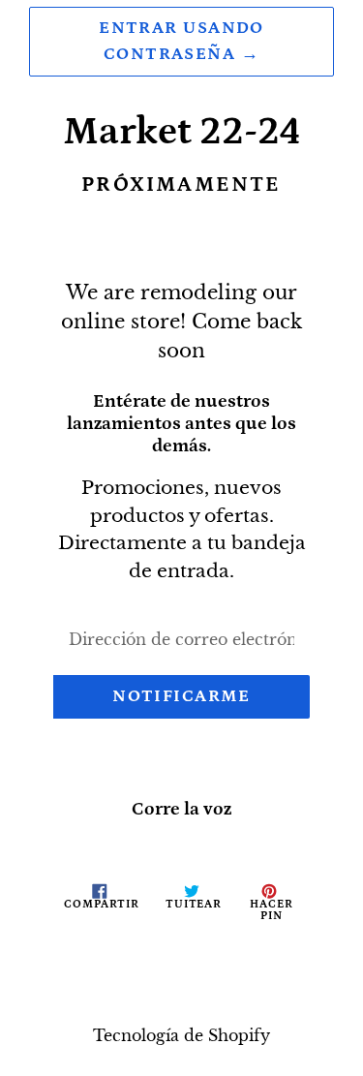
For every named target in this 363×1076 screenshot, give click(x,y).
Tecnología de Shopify (181, 1035)
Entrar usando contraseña (181, 41)
